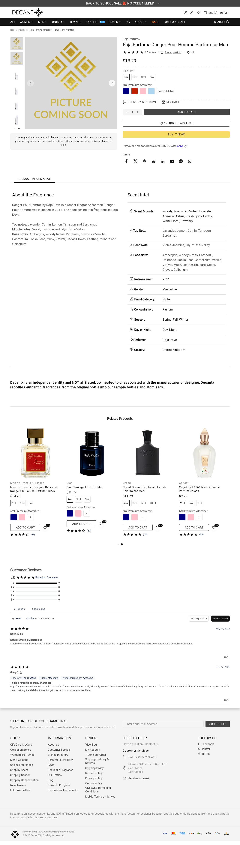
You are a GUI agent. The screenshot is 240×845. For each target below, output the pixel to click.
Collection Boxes (20, 749)
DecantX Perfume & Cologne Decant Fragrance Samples (20, 12)
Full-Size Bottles (20, 790)
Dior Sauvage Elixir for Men (85, 487)
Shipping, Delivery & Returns (97, 761)
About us (53, 744)
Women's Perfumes (22, 754)
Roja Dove (170, 340)
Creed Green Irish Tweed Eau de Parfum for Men (144, 489)
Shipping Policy (94, 768)
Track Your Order (95, 754)
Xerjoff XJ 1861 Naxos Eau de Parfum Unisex (199, 489)
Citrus (180, 216)
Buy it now (176, 134)
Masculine (23, 30)
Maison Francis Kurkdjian (27, 483)
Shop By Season (20, 775)
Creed (127, 483)
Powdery (187, 221)
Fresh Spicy (194, 216)
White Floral (171, 221)
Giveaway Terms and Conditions (98, 789)
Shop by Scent (19, 770)
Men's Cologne (19, 760)
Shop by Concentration (24, 780)
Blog (50, 780)
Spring (167, 319)
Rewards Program (59, 785)
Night (173, 330)
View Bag (91, 744)
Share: (126, 155)
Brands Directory (58, 754)
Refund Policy (93, 773)
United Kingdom (174, 350)
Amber (193, 211)
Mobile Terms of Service (100, 796)
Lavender (205, 211)
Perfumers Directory (60, 760)
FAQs (51, 765)
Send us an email (138, 778)
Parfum (168, 309)
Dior (69, 483)
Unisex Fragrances (21, 765)
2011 (166, 279)
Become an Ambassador (63, 790)
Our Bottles (55, 775)
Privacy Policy (93, 778)
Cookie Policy (93, 783)
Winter (183, 319)
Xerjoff (184, 483)
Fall (175, 319)
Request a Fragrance (60, 770)
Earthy (207, 216)
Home (12, 30)
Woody (167, 211)
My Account (92, 749)
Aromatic (180, 211)
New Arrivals (18, 785)
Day (165, 330)
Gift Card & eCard (21, 744)
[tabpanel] (148, 485)
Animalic (169, 216)
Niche (166, 299)
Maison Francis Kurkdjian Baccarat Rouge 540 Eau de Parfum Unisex (33, 489)
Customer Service (59, 749)
